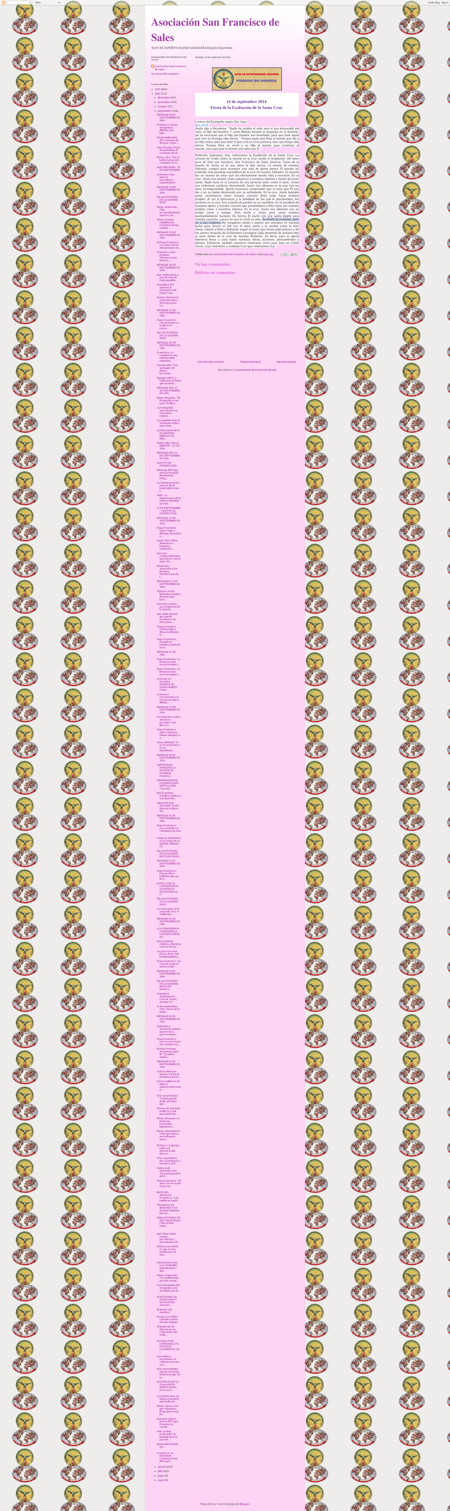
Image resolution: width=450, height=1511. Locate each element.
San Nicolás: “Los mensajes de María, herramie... (167, 369)
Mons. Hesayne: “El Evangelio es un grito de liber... (168, 400)
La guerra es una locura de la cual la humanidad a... (168, 954)
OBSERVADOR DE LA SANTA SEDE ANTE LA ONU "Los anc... (168, 784)
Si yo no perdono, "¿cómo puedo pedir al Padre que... (167, 1099)
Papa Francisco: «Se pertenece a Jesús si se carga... (168, 324)
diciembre (164, 97)
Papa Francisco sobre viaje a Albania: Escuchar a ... (169, 532)
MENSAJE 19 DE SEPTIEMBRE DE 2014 (168, 758)
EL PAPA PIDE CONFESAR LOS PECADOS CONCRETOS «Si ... (168, 1346)
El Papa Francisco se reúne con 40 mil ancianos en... (169, 245)
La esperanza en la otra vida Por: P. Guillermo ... (168, 911)
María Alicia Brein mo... (167, 1445)
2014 (158, 93)
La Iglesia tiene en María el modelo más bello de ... (168, 1399)
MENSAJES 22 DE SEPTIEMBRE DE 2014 (168, 584)
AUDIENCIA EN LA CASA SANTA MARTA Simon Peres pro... (168, 1386)
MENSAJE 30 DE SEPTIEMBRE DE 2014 (168, 190)
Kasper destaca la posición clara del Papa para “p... (168, 301)
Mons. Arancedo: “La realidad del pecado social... (167, 1278)
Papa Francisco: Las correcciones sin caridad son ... (169, 1041)
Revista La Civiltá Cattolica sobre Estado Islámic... (168, 1319)
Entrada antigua (286, 361)
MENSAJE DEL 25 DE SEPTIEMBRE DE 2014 (168, 390)
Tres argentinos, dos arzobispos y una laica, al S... (168, 1161)
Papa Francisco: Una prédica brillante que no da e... (167, 875)
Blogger (244, 1504)
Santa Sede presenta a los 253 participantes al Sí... (169, 1172)
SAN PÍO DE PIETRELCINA (166, 464)
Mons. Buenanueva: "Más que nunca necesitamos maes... (168, 1135)
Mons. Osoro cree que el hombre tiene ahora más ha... (168, 1410)
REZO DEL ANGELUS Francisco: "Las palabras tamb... (168, 1196)
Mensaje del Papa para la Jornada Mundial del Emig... (167, 474)
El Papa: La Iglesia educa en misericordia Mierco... (168, 1149)
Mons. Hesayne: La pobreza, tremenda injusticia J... (168, 1122)
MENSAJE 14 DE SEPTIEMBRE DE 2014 (168, 1019)
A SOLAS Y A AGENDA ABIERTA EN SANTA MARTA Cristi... (167, 684)
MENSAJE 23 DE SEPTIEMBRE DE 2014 (168, 521)
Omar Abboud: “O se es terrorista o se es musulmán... (169, 746)
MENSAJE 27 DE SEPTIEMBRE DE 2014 (168, 313)
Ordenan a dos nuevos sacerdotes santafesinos (166, 178)
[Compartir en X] (289, 254)
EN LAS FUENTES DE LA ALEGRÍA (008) (167, 335)
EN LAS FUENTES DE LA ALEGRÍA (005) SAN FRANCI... (167, 985)
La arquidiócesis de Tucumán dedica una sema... (168, 423)
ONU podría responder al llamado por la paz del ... (167, 1435)
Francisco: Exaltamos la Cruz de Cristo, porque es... (167, 997)
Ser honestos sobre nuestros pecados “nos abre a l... (169, 721)
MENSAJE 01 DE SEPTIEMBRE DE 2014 (168, 117)
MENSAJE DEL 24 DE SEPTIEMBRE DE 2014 (168, 455)
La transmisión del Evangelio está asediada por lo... (168, 1288)
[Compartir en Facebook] (292, 254)
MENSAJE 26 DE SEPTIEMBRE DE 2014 (168, 345)
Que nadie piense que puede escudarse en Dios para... (167, 618)
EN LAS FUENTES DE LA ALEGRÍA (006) (167, 901)
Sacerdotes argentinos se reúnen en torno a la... (168, 1360)
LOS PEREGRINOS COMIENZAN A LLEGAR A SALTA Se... (168, 932)
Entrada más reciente (211, 361)
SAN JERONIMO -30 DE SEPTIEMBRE (168, 169)
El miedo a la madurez (164, 1311)
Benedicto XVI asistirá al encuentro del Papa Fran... (166, 288)
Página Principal (250, 361)
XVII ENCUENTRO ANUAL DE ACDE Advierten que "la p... (168, 1373)
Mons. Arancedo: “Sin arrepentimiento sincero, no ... (168, 211)
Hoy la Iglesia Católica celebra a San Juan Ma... (169, 796)
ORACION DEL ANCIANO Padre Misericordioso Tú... (168, 807)
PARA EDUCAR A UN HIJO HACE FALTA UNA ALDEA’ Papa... (168, 1221)
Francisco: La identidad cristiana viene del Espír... (167, 1457)
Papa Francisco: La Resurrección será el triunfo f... (168, 662)
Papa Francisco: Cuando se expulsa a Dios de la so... (169, 643)
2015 (158, 89)
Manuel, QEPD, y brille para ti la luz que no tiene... (169, 381)
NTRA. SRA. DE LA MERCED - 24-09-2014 (169, 446)
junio (161, 1475)
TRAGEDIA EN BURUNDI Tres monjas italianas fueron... (168, 1209)
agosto (162, 1466)
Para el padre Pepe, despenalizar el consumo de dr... (169, 150)
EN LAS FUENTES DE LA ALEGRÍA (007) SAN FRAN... (169, 853)
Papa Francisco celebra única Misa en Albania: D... (168, 630)
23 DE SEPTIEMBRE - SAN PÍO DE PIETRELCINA (169, 511)
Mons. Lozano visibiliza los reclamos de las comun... (168, 223)
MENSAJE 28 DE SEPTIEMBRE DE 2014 (168, 267)
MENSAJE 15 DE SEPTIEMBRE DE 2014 (168, 974)
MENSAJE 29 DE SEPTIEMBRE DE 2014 (168, 235)
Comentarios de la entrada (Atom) (255, 369)
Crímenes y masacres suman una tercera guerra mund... (168, 1030)
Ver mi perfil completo (165, 73)
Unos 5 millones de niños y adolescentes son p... (169, 1085)
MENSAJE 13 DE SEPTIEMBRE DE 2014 (168, 1064)
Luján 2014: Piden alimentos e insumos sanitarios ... (167, 544)
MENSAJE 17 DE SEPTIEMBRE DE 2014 (168, 818)
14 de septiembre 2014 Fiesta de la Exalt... (168, 1009)
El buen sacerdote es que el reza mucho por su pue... (168, 1250)
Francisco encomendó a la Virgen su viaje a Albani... (168, 698)
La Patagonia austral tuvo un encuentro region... (167, 411)
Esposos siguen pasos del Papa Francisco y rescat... (167, 1423)
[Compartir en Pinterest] (295, 254)
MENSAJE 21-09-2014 (167, 653)
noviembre (165, 102)
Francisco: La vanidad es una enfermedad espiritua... (167, 356)
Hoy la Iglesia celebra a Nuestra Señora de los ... (169, 944)
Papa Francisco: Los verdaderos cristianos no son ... (169, 829)
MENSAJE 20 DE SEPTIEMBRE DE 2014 (168, 710)
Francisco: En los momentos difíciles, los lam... (167, 129)
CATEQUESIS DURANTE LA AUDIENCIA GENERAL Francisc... (166, 770)
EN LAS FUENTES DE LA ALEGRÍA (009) (167, 200)
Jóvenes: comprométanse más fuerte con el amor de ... (168, 557)
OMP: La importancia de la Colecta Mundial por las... (169, 499)
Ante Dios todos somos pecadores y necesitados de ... (169, 1238)
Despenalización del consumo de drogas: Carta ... (168, 140)
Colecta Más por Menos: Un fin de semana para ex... (169, 1074)
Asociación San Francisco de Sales (170, 68)
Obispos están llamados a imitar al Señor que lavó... (169, 595)
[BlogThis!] (285, 254)
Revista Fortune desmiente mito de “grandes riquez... (168, 1053)
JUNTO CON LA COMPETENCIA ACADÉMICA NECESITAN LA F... (167, 889)
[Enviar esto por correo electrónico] (282, 254)
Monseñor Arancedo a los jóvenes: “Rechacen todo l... (168, 571)
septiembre (165, 110)
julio (160, 1471)
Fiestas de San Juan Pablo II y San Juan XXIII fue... (168, 1111)
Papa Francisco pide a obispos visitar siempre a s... (168, 733)
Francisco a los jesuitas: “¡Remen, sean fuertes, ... (167, 256)
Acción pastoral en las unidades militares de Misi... (168, 434)
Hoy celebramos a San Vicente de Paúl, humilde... (168, 277)
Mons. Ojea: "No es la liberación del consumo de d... (168, 160)
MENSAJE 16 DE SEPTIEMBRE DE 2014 (168, 921)
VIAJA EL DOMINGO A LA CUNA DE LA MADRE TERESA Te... (169, 842)
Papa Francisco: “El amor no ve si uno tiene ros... (169, 1183)
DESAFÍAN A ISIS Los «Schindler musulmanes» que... (167, 1266)
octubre (163, 106)
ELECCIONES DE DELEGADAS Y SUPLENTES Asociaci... (167, 1301)
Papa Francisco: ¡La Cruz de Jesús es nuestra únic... (169, 964)
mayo (161, 1480)
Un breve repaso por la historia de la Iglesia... (168, 606)
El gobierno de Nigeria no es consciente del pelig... (167, 1330)
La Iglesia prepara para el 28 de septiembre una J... (168, 486)
